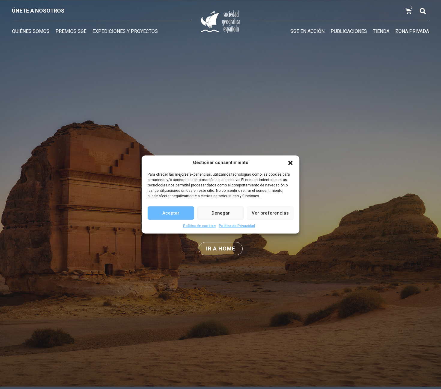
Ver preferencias (270, 213)
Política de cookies (199, 226)
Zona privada (412, 31)
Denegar (221, 213)
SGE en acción (307, 31)
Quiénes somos (31, 31)
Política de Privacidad (237, 226)
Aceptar (170, 213)
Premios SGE (71, 31)
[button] (290, 163)
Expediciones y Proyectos (125, 31)
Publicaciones (349, 31)
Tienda (381, 31)
